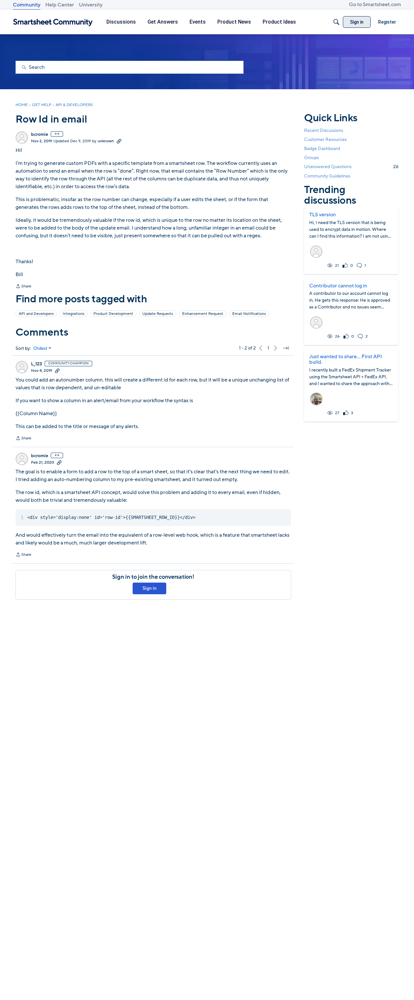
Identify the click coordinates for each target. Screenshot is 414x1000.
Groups (311, 158)
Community (26, 4)
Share (23, 287)
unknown (106, 141)
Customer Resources (325, 139)
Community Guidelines (327, 176)
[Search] (336, 22)
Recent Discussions (323, 130)
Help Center (59, 4)
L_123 (36, 364)
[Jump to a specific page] (286, 348)
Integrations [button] (73, 313)
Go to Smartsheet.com (375, 4)
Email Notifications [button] (249, 313)
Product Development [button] (113, 313)
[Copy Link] (119, 141)
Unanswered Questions (351, 167)
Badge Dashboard (322, 148)
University (91, 4)
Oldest (40, 348)
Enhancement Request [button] (202, 313)
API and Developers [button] (36, 313)
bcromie (39, 134)
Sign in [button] (150, 588)
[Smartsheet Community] (53, 22)
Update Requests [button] (157, 313)
